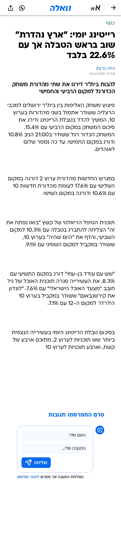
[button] (95, 8)
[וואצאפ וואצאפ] (22, 8)
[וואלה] (60, 8)
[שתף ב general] (10, 8)
